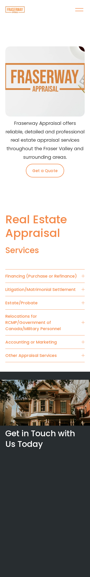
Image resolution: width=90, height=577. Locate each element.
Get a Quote (45, 170)
